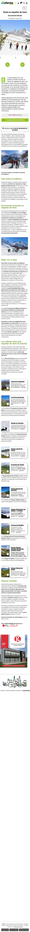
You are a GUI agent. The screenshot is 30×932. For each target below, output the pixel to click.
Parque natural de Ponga (16, 449)
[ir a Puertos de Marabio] (5, 524)
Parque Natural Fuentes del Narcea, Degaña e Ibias (17, 549)
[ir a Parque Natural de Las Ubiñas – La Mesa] (5, 508)
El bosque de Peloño (17, 464)
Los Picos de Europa (17, 397)
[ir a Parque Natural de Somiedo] (5, 487)
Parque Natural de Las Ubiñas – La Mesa (18, 510)
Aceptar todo (5, 929)
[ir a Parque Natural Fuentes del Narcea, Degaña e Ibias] (5, 546)
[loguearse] (18, 3)
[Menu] (27, 3)
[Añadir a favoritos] (8, 388)
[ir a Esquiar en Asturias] (5, 422)
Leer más (23, 387)
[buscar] (24, 3)
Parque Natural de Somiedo (17, 489)
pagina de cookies (18, 926)
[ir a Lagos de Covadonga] (5, 380)
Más (24, 8)
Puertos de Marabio (17, 525)
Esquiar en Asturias (17, 423)
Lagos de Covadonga (17, 381)
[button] (7, 64)
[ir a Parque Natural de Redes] (5, 567)
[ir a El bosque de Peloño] (5, 463)
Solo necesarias (14, 929)
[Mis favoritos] (15, 3)
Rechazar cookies (24, 929)
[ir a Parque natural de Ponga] (5, 447)
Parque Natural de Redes (17, 568)
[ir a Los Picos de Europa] (5, 396)
